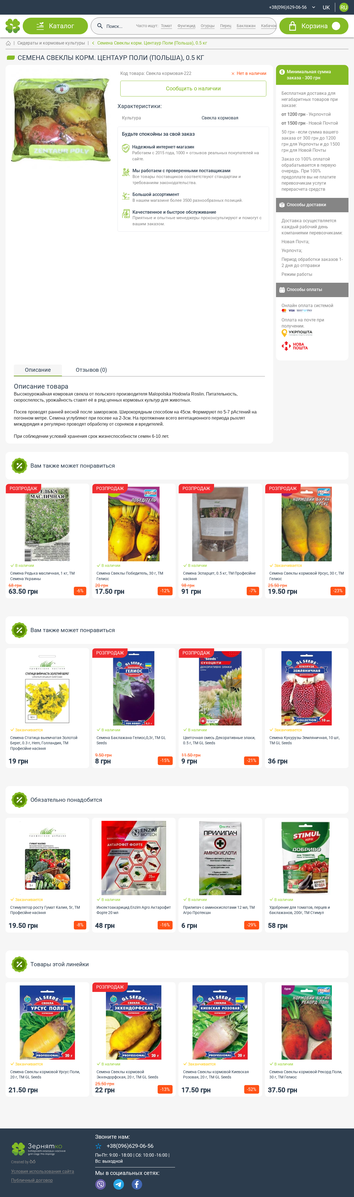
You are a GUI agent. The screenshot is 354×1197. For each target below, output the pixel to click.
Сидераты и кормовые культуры (51, 43)
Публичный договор (32, 1180)
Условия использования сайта (42, 1171)
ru (343, 7)
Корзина (314, 26)
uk (326, 7)
